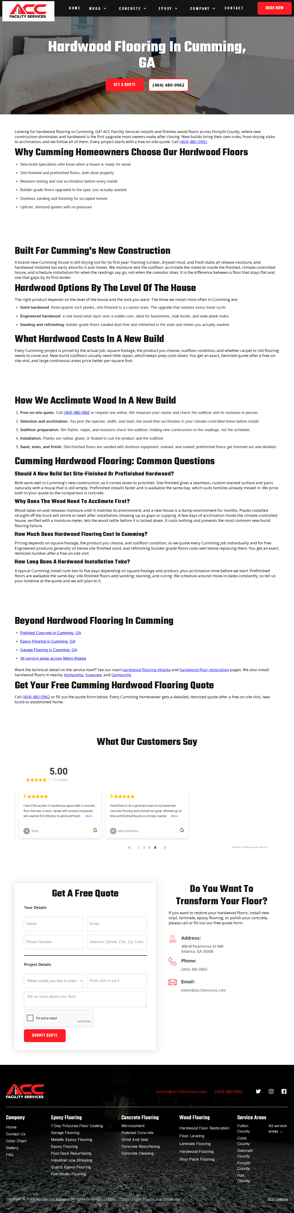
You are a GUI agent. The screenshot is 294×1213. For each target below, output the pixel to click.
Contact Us (15, 1134)
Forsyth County (244, 1166)
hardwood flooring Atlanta (146, 669)
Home (75, 7)
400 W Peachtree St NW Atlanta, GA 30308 (202, 949)
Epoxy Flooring (64, 1146)
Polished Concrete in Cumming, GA (50, 633)
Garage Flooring (65, 1132)
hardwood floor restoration (204, 669)
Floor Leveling (191, 1136)
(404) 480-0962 (168, 85)
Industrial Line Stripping (71, 1160)
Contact (234, 7)
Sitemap (109, 1199)
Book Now (275, 8)
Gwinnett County (245, 1153)
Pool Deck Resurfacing (71, 1153)
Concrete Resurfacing (141, 1146)
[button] (98, 8)
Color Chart (16, 1141)
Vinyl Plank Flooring (197, 1159)
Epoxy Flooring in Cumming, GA (47, 641)
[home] (28, 11)
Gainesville (121, 674)
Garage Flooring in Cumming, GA (48, 650)
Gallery (12, 1147)
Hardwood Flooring (196, 1151)
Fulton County (243, 1128)
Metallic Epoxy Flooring (71, 1139)
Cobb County (243, 1141)
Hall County (243, 1178)
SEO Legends (278, 1199)
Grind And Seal (135, 1139)
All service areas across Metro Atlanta (53, 658)
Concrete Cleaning (138, 1153)
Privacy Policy (130, 1199)
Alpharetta (73, 674)
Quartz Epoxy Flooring (71, 1167)
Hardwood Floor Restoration (204, 1128)
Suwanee (93, 674)
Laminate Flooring (195, 1143)
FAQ (9, 1154)
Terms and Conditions (162, 1199)
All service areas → (278, 1128)
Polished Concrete (137, 1132)
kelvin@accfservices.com (203, 990)
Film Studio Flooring (68, 1174)
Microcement (133, 1125)
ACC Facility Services (52, 1199)
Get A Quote (125, 85)
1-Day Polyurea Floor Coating (77, 1125)
